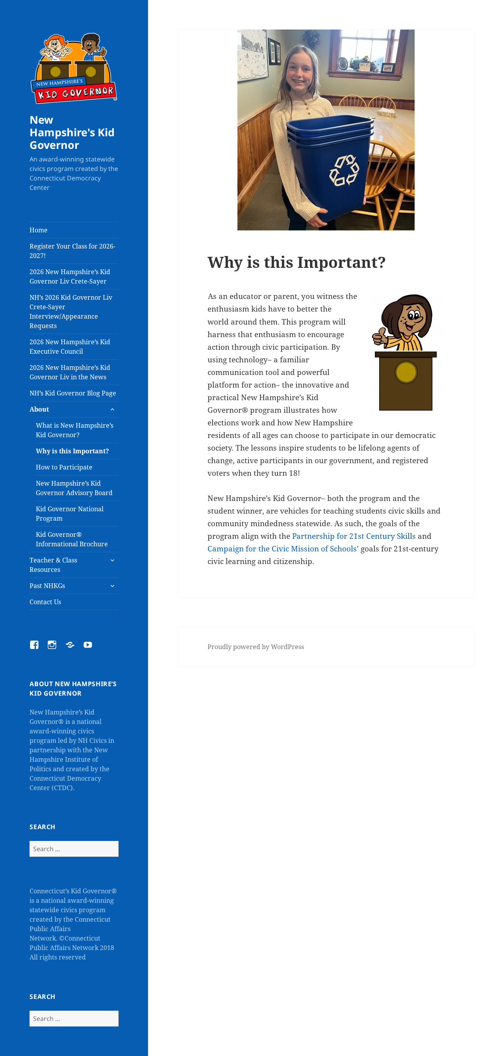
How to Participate (64, 467)
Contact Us (45, 602)
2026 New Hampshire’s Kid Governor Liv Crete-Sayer (70, 276)
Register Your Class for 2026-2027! (72, 251)
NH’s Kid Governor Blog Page (73, 393)
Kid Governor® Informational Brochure (72, 539)
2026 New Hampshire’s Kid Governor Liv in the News (70, 372)
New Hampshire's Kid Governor (72, 132)
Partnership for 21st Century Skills (354, 536)
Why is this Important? (72, 451)
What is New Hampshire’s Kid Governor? (74, 430)
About (39, 409)
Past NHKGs (47, 585)
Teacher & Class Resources (53, 565)
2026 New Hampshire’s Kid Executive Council (70, 347)
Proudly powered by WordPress (256, 646)
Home (39, 230)
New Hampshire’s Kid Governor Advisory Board (74, 488)
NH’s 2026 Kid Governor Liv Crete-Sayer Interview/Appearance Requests (71, 311)
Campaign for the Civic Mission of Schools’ (283, 549)
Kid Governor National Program (70, 514)
